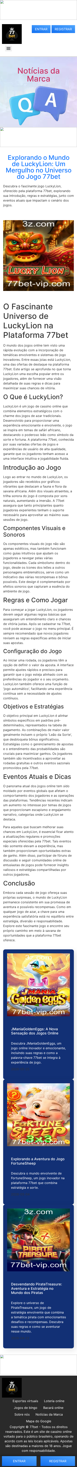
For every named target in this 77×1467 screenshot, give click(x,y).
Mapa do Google (38, 1421)
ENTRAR (41, 29)
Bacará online (53, 1408)
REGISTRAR (63, 29)
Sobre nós (22, 1414)
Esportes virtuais (25, 1401)
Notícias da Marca (38, 74)
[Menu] (8, 48)
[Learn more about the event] (38, 19)
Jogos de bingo (25, 1408)
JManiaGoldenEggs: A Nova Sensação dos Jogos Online (34, 1031)
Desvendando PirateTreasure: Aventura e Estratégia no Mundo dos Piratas (36, 1288)
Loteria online (54, 1401)
